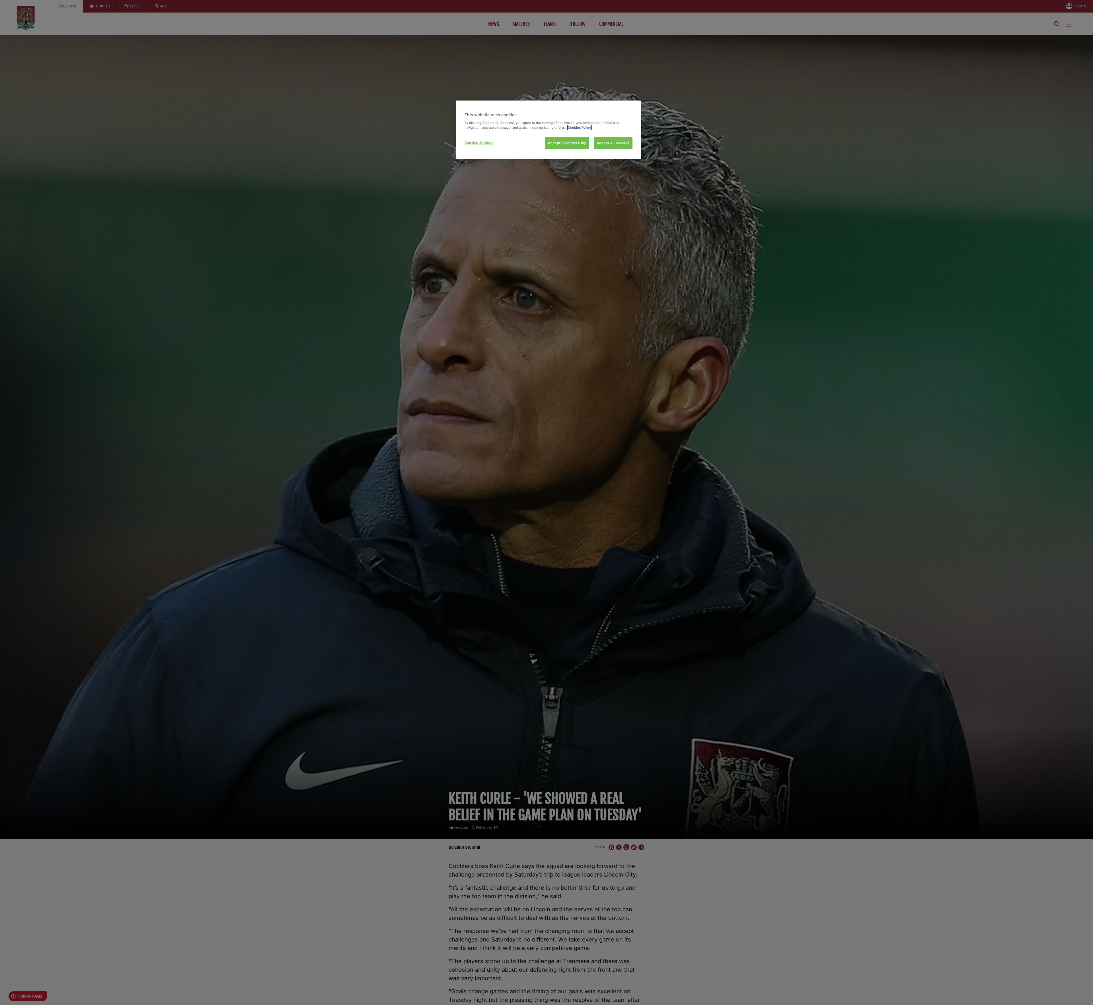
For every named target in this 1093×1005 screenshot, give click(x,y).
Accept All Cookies (613, 143)
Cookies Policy (579, 128)
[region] (548, 130)
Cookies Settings (479, 143)
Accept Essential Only (567, 143)
